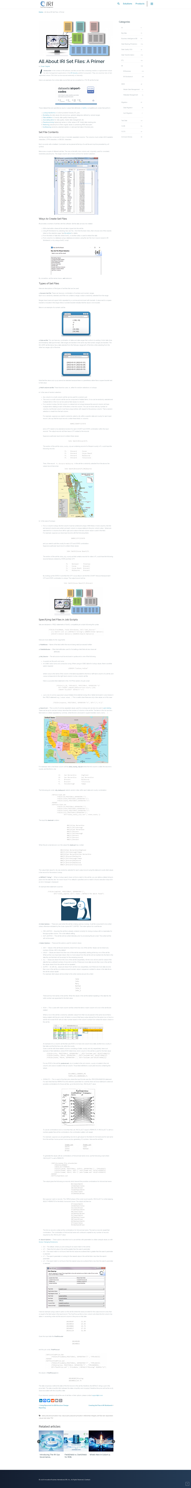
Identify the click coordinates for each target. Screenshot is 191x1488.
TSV (51, 1418)
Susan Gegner (45, 66)
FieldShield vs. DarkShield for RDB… (51, 1456)
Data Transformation (127, 55)
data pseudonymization (50, 1416)
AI (122, 27)
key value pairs (64, 1416)
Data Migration (128, 107)
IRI (122, 66)
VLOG (123, 131)
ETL (122, 60)
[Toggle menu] (150, 4)
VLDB (123, 126)
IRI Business (127, 71)
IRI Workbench (128, 76)
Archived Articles (126, 137)
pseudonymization (76, 1416)
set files (99, 1416)
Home (41, 12)
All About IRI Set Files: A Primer (72, 61)
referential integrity (90, 1416)
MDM (123, 84)
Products (139, 3)
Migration (124, 102)
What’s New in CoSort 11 (75, 1455)
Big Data (124, 33)
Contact (87, 1479)
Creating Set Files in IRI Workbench (100, 1405)
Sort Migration (127, 113)
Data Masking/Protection (129, 44)
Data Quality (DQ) (126, 49)
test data (47, 1418)
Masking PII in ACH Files (100, 1455)
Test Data (124, 120)
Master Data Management (131, 89)
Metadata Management (130, 95)
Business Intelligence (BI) (129, 38)
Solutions (127, 3)
